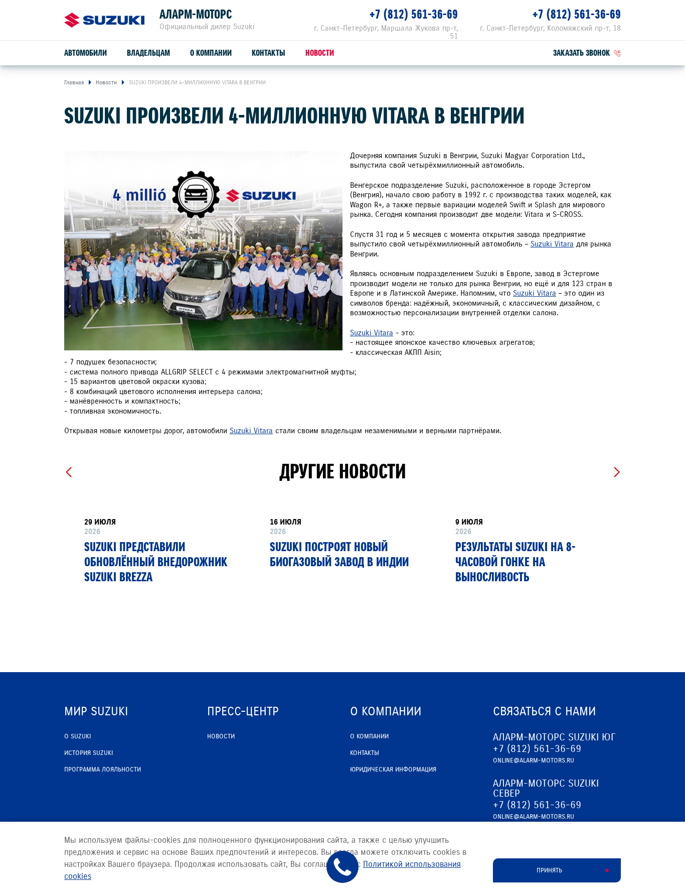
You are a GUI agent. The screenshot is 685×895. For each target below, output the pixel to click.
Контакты (268, 53)
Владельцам (148, 53)
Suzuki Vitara (552, 243)
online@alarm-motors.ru (533, 760)
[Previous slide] (68, 472)
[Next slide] (616, 472)
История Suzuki (88, 753)
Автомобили (85, 53)
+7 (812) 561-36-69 (414, 14)
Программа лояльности (102, 769)
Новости (319, 53)
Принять (549, 870)
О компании (211, 53)
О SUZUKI (77, 736)
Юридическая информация (393, 769)
